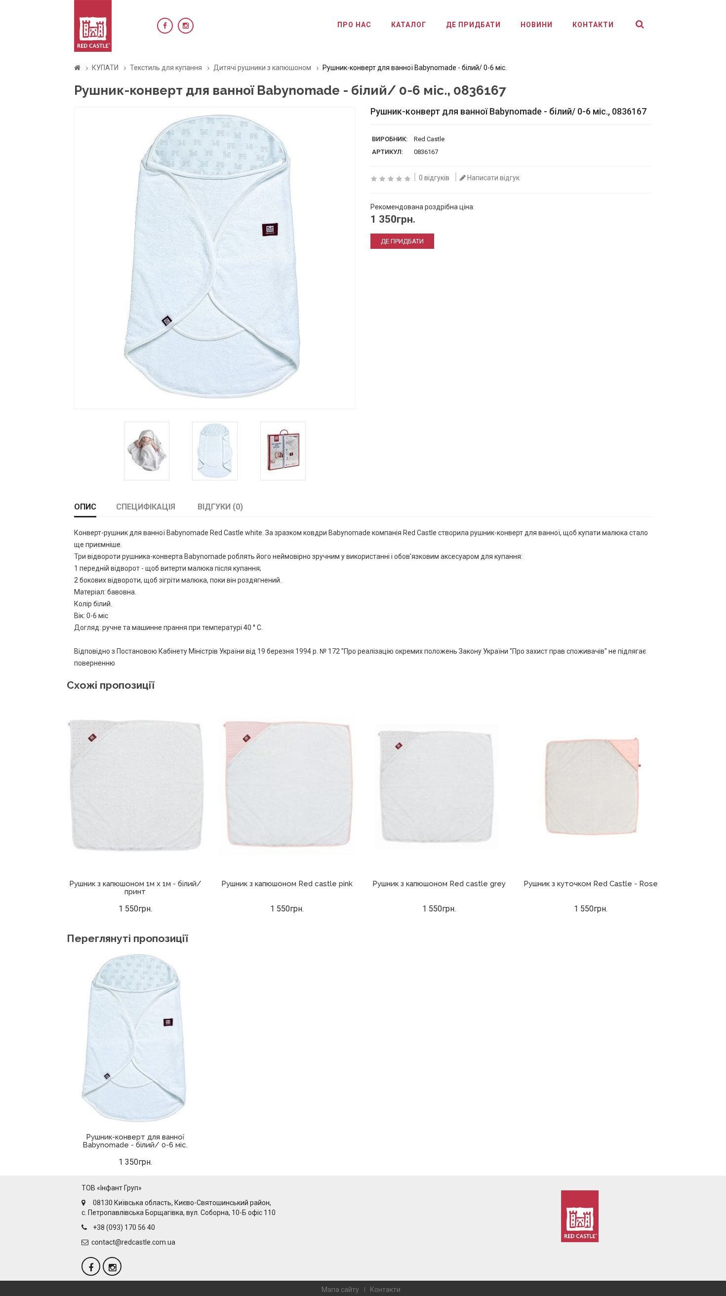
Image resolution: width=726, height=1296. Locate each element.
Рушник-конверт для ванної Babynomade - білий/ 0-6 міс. (135, 1141)
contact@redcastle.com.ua (133, 1242)
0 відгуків (434, 177)
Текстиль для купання (166, 68)
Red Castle (429, 139)
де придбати (402, 241)
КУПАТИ (105, 68)
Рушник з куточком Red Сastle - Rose (591, 883)
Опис (85, 506)
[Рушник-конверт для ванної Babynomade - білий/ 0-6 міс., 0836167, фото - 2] (146, 451)
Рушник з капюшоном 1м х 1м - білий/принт (135, 888)
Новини (537, 25)
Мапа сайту (340, 1290)
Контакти (593, 25)
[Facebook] (165, 26)
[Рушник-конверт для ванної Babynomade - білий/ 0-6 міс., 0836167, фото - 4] (283, 451)
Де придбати (473, 25)
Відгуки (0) (220, 506)
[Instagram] (186, 26)
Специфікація (145, 506)
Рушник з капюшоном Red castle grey (439, 883)
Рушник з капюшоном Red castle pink (287, 883)
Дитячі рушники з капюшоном (262, 68)
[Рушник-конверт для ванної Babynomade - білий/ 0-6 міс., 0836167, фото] (215, 258)
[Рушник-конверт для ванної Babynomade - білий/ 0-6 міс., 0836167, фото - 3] (214, 451)
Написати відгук (493, 177)
